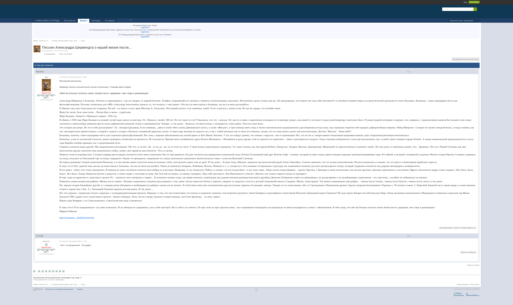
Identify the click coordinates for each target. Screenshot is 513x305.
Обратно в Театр (473, 265)
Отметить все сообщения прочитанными (59, 289)
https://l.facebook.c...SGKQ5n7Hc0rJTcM (76, 218)
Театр (83, 284)
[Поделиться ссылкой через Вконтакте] (46, 271)
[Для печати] (60, 271)
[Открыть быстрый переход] (477, 21)
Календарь (96, 21)
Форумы (83, 21)
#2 (408, 236)
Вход (465, 2)
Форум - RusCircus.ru (40, 284)
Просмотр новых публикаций (461, 21)
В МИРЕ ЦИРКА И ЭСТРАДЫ (47, 21)
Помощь (80, 289)
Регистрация (474, 2)
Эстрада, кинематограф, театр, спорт (64, 284)
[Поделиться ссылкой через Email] (57, 271)
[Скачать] (64, 271)
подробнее (145, 27)
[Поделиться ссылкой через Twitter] (34, 271)
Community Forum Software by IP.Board (467, 289)
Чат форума (110, 21)
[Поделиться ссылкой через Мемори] (50, 271)
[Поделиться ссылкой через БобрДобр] (53, 271)
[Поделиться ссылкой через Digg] (39, 271)
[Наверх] (256, 290)
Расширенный (478, 9)
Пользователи (69, 21)
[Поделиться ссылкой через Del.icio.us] (43, 271)
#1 (408, 72)
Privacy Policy (474, 284)
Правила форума (463, 284)
